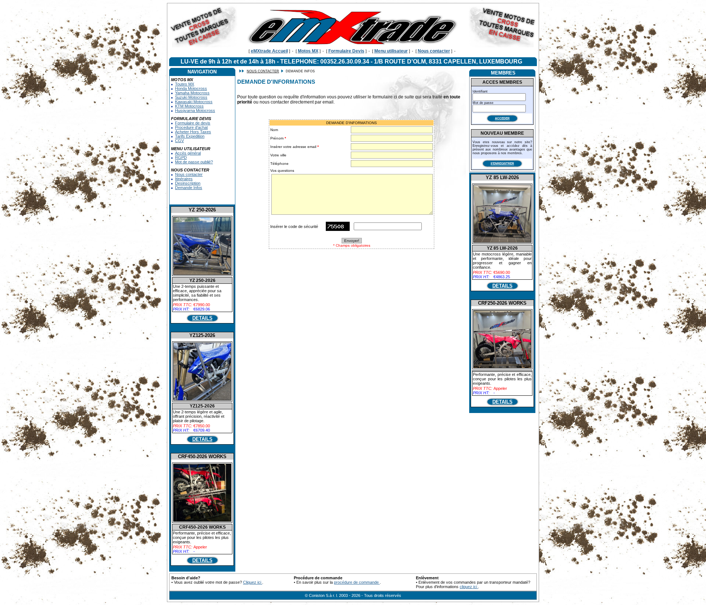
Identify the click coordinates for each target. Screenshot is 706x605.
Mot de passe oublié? (194, 162)
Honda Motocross (191, 88)
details (202, 318)
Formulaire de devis (192, 123)
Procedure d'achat (191, 127)
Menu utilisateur (391, 51)
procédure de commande (357, 582)
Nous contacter (434, 51)
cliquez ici (469, 586)
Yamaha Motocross (192, 93)
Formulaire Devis (346, 51)
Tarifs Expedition (189, 136)
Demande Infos (188, 187)
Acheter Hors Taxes (193, 132)
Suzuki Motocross (191, 97)
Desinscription (187, 183)
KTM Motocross (189, 106)
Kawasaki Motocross (194, 101)
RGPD (181, 157)
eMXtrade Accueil (269, 51)
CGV (179, 140)
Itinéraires (184, 179)
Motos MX (308, 51)
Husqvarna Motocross (195, 110)
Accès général (188, 153)
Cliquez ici (252, 582)
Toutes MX (184, 84)
